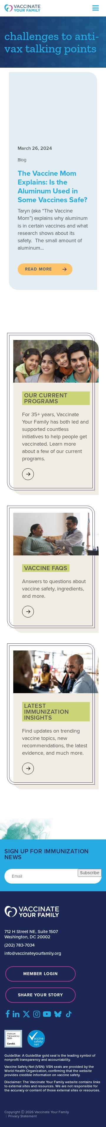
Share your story (40, 995)
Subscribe (89, 872)
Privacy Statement (22, 1116)
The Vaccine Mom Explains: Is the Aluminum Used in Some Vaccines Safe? (52, 186)
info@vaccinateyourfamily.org (32, 953)
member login (40, 974)
